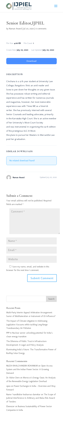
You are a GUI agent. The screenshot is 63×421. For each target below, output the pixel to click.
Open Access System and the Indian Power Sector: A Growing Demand (29, 369)
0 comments (40, 28)
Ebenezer (10, 406)
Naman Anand (15, 28)
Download (31, 61)
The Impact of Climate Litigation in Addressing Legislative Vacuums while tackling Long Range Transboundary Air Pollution (27, 325)
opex (8, 386)
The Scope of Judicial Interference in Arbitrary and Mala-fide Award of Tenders (31, 398)
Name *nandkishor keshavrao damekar (23, 394)
